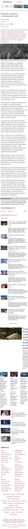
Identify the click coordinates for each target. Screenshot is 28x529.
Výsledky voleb (4, 456)
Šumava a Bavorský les (6, 485)
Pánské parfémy (13, 514)
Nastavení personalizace (18, 522)
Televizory (13, 512)
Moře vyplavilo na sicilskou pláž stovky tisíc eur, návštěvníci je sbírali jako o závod (17, 297)
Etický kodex (14, 520)
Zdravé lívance (18, 470)
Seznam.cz (20, 1)
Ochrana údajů (21, 520)
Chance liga (3, 466)
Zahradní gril (11, 505)
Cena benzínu (17, 496)
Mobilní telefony (18, 507)
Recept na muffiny (19, 468)
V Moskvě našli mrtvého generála (16, 235)
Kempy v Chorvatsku (5, 481)
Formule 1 (3, 474)
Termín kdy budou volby (6, 458)
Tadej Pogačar (18, 458)
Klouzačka (10, 503)
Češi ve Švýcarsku (5, 486)
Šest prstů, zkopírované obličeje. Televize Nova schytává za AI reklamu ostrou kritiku (17, 273)
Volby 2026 (3, 452)
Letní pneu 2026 (18, 481)
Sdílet (9, 24)
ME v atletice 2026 (5, 472)
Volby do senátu (4, 460)
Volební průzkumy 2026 (6, 454)
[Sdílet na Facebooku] (24, 211)
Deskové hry (7, 512)
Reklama (14, 519)
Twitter (10, 519)
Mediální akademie (6, 520)
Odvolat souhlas (8, 522)
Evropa (9, 236)
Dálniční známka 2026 (19, 483)
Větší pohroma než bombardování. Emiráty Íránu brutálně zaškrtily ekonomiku (16, 311)
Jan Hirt (16, 456)
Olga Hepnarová (13, 215)
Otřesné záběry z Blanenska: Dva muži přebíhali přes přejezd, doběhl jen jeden (3, 384)
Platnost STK (17, 490)
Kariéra (19, 519)
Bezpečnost (10, 287)
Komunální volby (4, 462)
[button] (14, 51)
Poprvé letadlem (4, 483)
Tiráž (23, 519)
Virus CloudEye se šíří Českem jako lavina (17, 285)
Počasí (9, 226)
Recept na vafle (18, 474)
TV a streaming (11, 276)
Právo (2, 19)
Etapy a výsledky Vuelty (20, 454)
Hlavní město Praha (12, 251)
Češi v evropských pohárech (13, 498)
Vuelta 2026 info (18, 452)
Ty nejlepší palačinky (19, 466)
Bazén (9, 501)
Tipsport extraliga (4, 470)
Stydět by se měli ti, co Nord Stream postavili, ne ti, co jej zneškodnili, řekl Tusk (24, 383)
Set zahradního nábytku (19, 503)
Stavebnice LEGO (6, 509)
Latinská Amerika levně (6, 488)
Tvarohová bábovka (19, 472)
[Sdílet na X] (26, 211)
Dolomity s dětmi (4, 490)
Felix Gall (17, 460)
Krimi (9, 262)
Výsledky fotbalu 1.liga (6, 468)
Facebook (5, 519)
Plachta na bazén (16, 501)
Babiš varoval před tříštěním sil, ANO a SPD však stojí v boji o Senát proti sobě (13, 384)
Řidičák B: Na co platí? (19, 486)
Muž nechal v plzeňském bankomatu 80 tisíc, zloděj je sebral (17, 260)
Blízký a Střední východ (12, 314)
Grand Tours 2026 (19, 462)
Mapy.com (13, 494)
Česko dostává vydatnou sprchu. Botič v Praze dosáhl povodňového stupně (17, 222)
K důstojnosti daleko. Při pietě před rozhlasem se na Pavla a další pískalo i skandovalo (17, 248)
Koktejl (9, 301)
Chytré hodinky (19, 512)
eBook (4, 24)
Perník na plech (18, 476)
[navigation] (2, 2)
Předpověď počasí (20, 494)
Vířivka (16, 505)
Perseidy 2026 (10, 496)
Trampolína (23, 501)
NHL (2, 476)
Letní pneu (22, 509)
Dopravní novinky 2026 (20, 485)
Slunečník (5, 503)
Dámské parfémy (15, 509)
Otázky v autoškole (19, 488)
